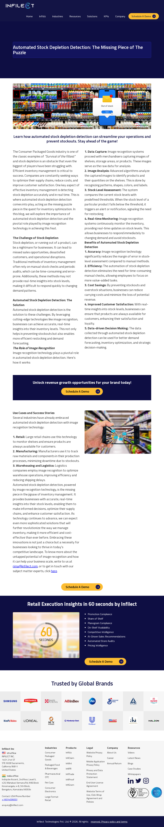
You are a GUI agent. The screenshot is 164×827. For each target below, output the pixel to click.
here (54, 570)
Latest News (134, 758)
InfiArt (69, 763)
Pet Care (49, 782)
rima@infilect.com (25, 566)
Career (110, 758)
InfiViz (42, 16)
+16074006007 (9, 799)
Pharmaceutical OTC (52, 775)
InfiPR (68, 768)
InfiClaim (70, 758)
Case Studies (134, 768)
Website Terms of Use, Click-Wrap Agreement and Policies (95, 797)
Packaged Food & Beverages (52, 766)
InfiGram (70, 785)
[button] (57, 16)
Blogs (130, 763)
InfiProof (70, 779)
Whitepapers (134, 774)
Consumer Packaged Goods (50, 756)
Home (29, 16)
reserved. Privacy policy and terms (109, 821)
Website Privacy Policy (94, 754)
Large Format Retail (51, 798)
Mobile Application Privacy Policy (95, 763)
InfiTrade (70, 774)
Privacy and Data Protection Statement (94, 774)
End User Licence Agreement (94, 784)
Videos (131, 752)
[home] (19, 5)
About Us (111, 752)
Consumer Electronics (50, 789)
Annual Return (114, 763)
